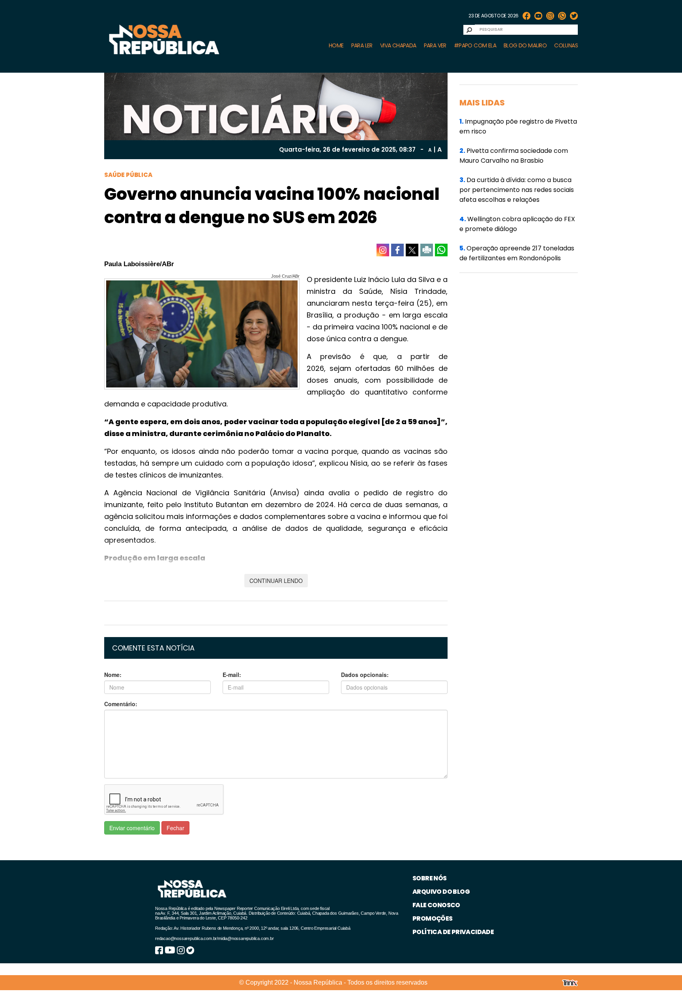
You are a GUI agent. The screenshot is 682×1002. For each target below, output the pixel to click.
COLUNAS (566, 45)
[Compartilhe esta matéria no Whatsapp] (441, 250)
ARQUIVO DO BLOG (441, 891)
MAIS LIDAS (482, 102)
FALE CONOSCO (436, 905)
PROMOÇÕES (432, 918)
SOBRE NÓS (429, 878)
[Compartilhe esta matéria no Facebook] (397, 250)
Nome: (113, 675)
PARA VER (435, 45)
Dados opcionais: (365, 675)
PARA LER (362, 45)
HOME (336, 45)
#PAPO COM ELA (475, 45)
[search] (469, 30)
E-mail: (232, 675)
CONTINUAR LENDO (276, 581)
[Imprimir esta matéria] (426, 250)
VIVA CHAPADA (398, 45)
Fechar (175, 828)
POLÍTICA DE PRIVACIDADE (453, 931)
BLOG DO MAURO (525, 45)
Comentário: (120, 704)
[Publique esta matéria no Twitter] (412, 250)
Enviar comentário (132, 828)
